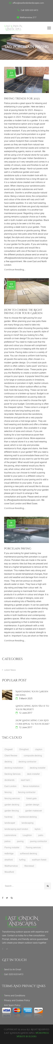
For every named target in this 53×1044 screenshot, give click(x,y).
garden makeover (33, 810)
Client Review (10, 755)
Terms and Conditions (14, 995)
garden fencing (11, 810)
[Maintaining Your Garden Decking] (7, 695)
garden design (32, 804)
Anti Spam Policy (12, 1005)
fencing (8, 792)
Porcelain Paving (17, 548)
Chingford (24, 749)
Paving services (33, 847)
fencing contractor (26, 792)
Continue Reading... (15, 269)
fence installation (31, 786)
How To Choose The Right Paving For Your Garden (23, 311)
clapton (38, 749)
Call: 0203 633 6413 (13, 974)
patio (40, 835)
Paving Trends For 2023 (22, 98)
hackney (8, 817)
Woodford (9, 872)
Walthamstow (11, 866)
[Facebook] (3, 898)
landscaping (27, 823)
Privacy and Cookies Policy (17, 1000)
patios (7, 841)
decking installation (13, 768)
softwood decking (28, 853)
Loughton (27, 835)
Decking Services (12, 774)
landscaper (9, 823)
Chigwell (8, 749)
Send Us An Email (12, 969)
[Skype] (11, 898)
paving (20, 841)
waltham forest (39, 859)
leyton (37, 829)
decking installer (37, 768)
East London (10, 786)
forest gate (31, 798)
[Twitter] (7, 898)
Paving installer (11, 847)
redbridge (8, 853)
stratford (8, 859)
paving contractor (38, 841)
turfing (22, 859)
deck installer (33, 774)
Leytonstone (10, 835)
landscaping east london (16, 829)
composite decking (33, 755)
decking (8, 761)
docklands (9, 780)
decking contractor (27, 761)
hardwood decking (28, 817)
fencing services (12, 798)
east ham (25, 780)
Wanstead (29, 866)
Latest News (10, 670)
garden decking (11, 804)
